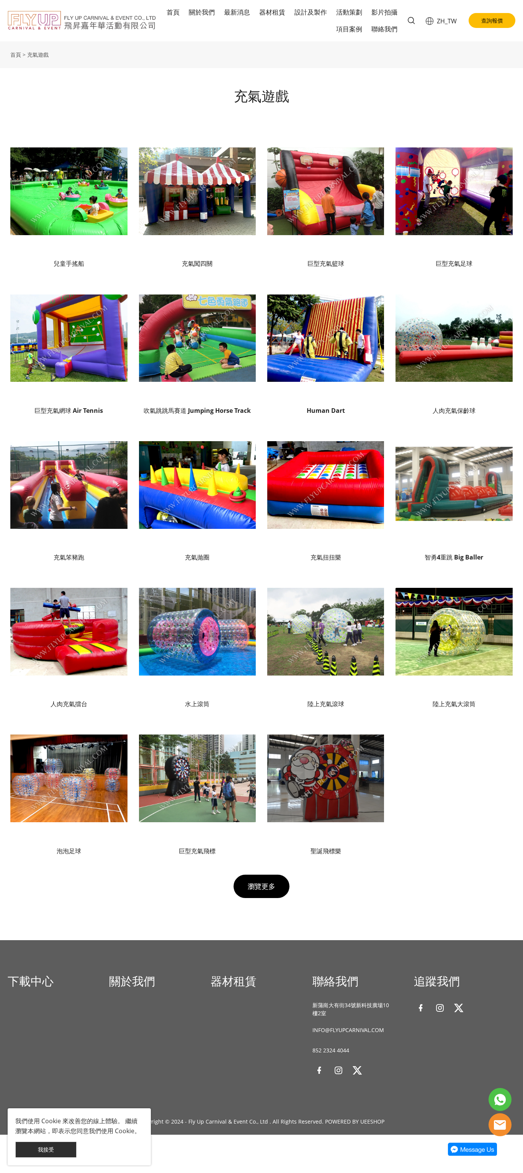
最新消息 (237, 12)
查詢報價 (492, 20)
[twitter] (357, 1070)
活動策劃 (349, 12)
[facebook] (319, 1070)
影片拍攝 (384, 12)
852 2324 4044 (330, 1050)
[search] (411, 21)
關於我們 (202, 12)
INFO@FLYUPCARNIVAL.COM (348, 1030)
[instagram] (338, 1070)
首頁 (173, 12)
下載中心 (31, 981)
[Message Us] (472, 1154)
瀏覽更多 (261, 886)
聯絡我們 (384, 29)
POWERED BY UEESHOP (354, 1121)
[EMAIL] (500, 1124)
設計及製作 (310, 12)
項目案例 (349, 29)
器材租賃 (272, 12)
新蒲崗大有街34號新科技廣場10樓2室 (350, 1009)
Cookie (51, 1121)
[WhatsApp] (500, 1099)
